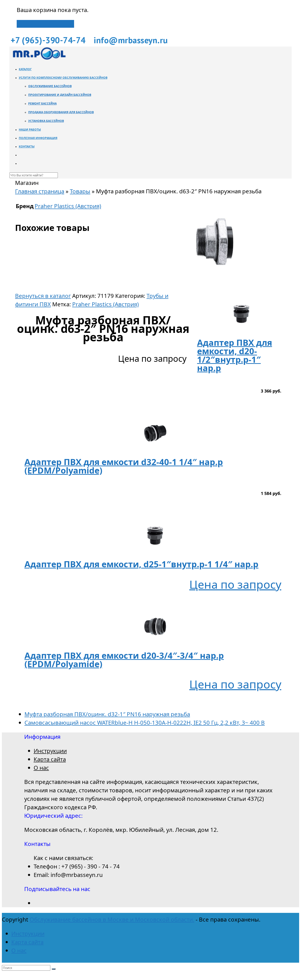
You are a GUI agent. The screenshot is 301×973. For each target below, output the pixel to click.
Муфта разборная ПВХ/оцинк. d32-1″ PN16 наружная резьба (107, 714)
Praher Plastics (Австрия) (105, 304)
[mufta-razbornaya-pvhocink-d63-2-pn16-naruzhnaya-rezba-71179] (215, 287)
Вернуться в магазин (45, 24)
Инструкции (50, 751)
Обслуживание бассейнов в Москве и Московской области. (112, 919)
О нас (41, 767)
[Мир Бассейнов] (38, 58)
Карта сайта (50, 759)
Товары (80, 191)
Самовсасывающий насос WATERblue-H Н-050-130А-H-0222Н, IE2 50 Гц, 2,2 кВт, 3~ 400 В (144, 722)
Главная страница (39, 191)
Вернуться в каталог (43, 296)
